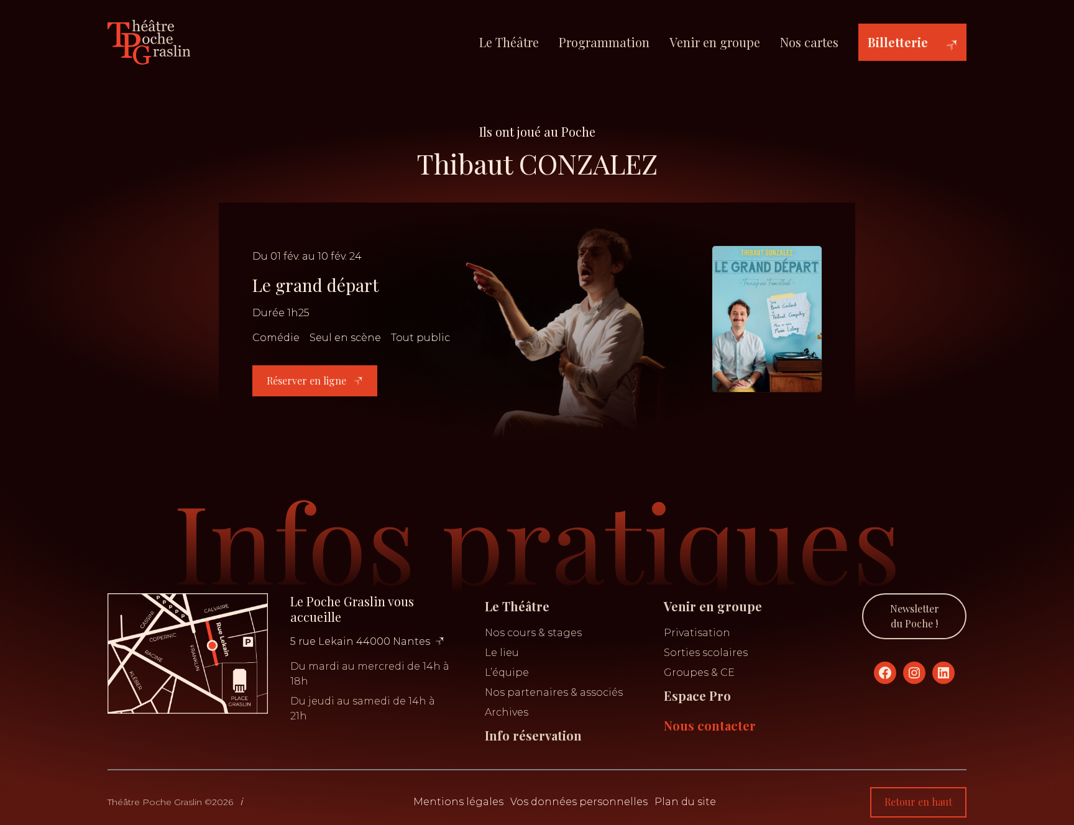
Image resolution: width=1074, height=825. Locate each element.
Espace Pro (697, 695)
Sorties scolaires (706, 653)
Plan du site (685, 802)
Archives (506, 712)
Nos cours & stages (533, 633)
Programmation (604, 42)
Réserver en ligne (308, 380)
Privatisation (697, 633)
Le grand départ (315, 284)
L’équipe (507, 672)
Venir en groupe (714, 42)
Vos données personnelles (579, 802)
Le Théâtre (509, 42)
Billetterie (898, 42)
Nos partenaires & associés (554, 692)
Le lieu (502, 653)
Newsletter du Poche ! (914, 616)
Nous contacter (710, 725)
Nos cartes (809, 42)
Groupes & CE (699, 672)
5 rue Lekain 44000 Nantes (360, 641)
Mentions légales (458, 802)
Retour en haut (918, 801)
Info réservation (533, 735)
